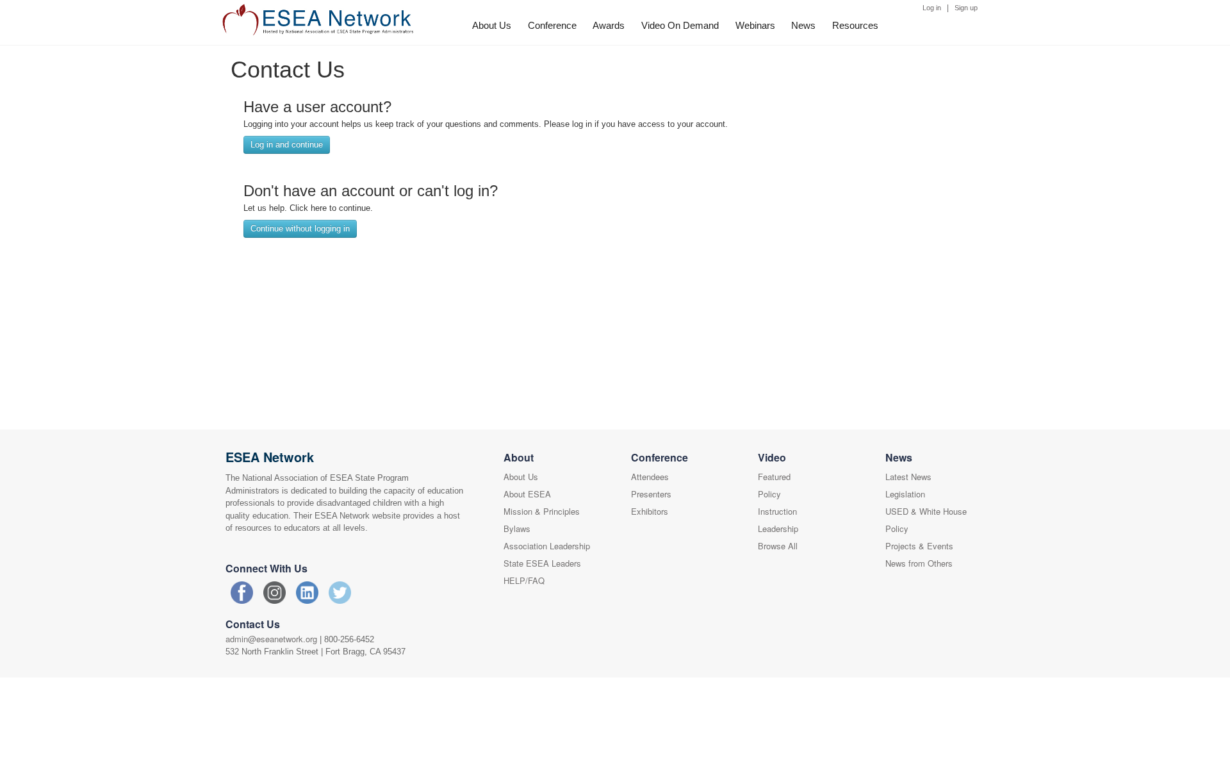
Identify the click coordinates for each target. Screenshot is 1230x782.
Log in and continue (286, 144)
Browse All (778, 546)
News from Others (919, 563)
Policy (769, 494)
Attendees (650, 476)
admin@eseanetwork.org (271, 639)
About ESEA (527, 494)
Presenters (651, 494)
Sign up (966, 8)
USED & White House (926, 511)
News (803, 25)
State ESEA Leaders (542, 563)
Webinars (755, 25)
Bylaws (517, 528)
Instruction (777, 511)
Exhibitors (649, 511)
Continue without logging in (300, 228)
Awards (609, 25)
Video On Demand (680, 25)
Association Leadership (547, 546)
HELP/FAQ (524, 580)
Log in (931, 8)
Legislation (905, 494)
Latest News (908, 476)
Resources (855, 25)
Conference (552, 25)
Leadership (778, 528)
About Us (491, 25)
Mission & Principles (542, 511)
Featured (774, 476)
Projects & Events (919, 546)
